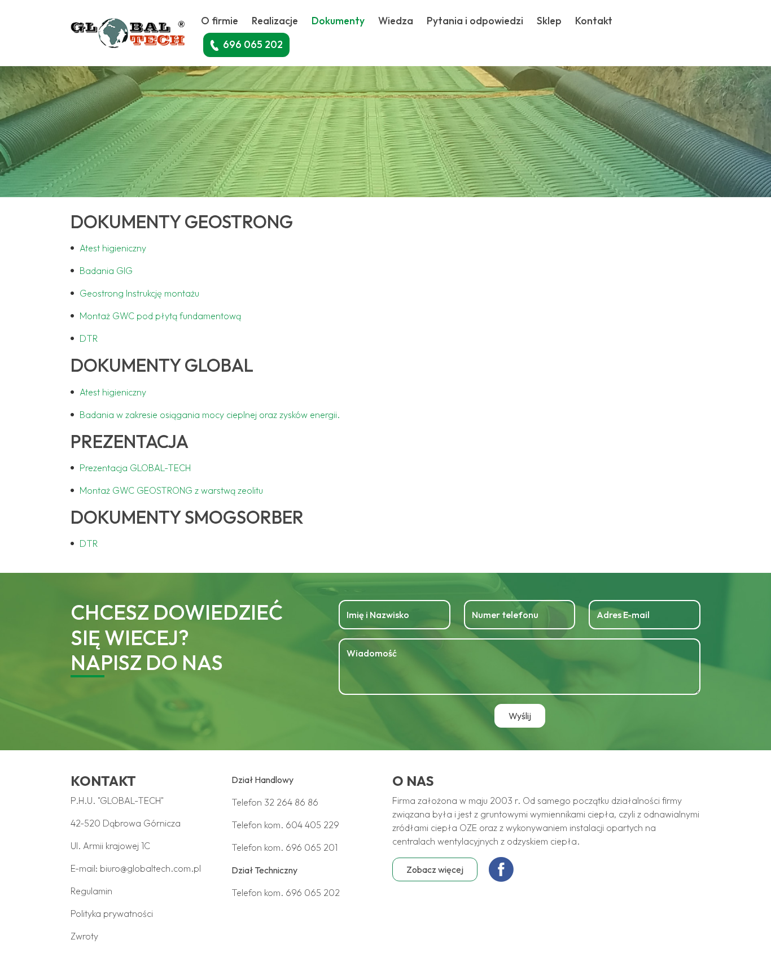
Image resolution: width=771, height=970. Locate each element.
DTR (89, 338)
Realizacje (275, 20)
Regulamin (91, 891)
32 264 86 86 (291, 802)
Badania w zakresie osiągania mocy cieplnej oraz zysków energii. (210, 414)
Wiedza (395, 20)
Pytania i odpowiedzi (475, 20)
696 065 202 (313, 892)
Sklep (549, 20)
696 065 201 (312, 847)
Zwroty (84, 936)
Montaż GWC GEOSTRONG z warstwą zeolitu (171, 490)
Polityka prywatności (112, 913)
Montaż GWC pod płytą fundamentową (160, 315)
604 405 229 (312, 824)
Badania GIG (106, 270)
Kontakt (593, 20)
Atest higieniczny (113, 248)
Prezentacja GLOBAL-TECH (135, 467)
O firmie (219, 20)
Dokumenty (338, 20)
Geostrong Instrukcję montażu (139, 293)
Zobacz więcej (434, 869)
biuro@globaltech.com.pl (150, 868)
